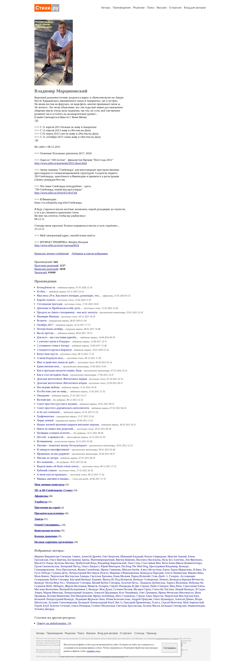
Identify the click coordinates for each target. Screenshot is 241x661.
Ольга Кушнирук (163, 599)
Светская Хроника (101, 576)
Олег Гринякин (148, 592)
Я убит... (42, 291)
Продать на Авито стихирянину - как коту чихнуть (67, 312)
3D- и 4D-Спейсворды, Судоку (53, 490)
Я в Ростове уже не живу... (52, 391)
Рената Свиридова (155, 556)
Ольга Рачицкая (80, 605)
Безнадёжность (46, 287)
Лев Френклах (193, 559)
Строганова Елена (194, 586)
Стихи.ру (139, 633)
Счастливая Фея (151, 563)
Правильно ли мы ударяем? (53, 453)
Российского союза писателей (112, 656)
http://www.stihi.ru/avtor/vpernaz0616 (56, 245)
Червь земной (45, 420)
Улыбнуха (40, 501)
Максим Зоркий (177, 556)
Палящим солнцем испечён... (54, 432)
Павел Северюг (159, 586)
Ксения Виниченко (58, 595)
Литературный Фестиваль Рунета (88, 572)
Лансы (38, 519)
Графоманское (45, 416)
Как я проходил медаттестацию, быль (59, 370)
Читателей (40, 272)
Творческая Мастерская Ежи (181, 595)
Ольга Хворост (90, 566)
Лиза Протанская (66, 569)
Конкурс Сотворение (145, 579)
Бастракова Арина (78, 559)
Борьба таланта (46, 299)
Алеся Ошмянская (176, 572)
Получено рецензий (46, 265)
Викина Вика (195, 572)
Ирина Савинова (111, 569)
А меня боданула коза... (51, 358)
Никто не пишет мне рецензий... (56, 428)
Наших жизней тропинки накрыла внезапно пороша (68, 424)
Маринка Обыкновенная (124, 572)
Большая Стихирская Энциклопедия (183, 605)
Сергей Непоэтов (171, 602)
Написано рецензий (46, 269)
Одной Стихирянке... (47, 524)
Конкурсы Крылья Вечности (186, 579)
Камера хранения (45, 536)
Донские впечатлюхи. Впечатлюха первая (62, 378)
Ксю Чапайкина (128, 592)
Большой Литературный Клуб (96, 602)
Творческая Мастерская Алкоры (69, 576)
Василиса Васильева (148, 559)
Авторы (105, 7)
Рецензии (139, 7)
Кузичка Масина (64, 563)
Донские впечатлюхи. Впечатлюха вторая (62, 383)
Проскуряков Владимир (163, 566)
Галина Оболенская (103, 605)
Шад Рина (176, 586)
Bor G (118, 602)
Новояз (164, 579)
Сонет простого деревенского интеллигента (63, 408)
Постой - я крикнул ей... (51, 437)
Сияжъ (76, 556)
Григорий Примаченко (137, 602)
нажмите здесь (93, 651)
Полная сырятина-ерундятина (53, 542)
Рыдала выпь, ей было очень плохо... (58, 466)
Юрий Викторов (110, 566)
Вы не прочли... (46, 333)
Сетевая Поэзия (122, 589)
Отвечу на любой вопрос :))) (54, 623)
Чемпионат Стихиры (78, 582)
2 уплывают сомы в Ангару (53, 345)
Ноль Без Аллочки (173, 559)
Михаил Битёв (130, 569)
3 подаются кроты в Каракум (54, 349)
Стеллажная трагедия (49, 304)
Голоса (156, 602)
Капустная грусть (47, 353)
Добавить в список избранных (90, 253)
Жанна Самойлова (89, 569)
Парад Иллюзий (140, 576)
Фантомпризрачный (102, 559)
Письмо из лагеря (47, 457)
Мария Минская (53, 592)
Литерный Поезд (70, 566)
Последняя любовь (48, 387)
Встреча (42, 320)
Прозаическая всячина (49, 513)
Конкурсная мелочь (47, 530)
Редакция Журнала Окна (90, 599)
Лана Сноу (134, 563)
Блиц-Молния (121, 576)
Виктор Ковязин (125, 559)
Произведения (122, 7)
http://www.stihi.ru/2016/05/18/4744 (55, 192)
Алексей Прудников (106, 592)
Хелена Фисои (151, 605)
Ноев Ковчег (41, 576)
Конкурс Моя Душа (100, 589)
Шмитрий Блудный (131, 556)
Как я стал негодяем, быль (52, 374)
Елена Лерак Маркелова (177, 569)
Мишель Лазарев (98, 586)
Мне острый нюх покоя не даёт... (56, 362)
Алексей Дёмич (184, 599)
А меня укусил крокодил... (52, 474)
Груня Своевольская (46, 566)
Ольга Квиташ (57, 559)
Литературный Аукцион (78, 592)
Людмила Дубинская (152, 582)
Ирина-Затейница (103, 595)
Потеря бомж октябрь (50, 328)
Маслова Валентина (46, 589)
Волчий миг (44, 399)
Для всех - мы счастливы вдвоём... (57, 337)
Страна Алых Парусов (149, 595)
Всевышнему (45, 441)
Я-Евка (197, 569)
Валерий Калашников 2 (73, 589)
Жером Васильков (75, 586)
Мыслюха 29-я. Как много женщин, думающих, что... (69, 295)
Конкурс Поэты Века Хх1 (49, 582)
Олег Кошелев (110, 556)
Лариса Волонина (177, 582)
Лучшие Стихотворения (62, 602)
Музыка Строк (142, 589)
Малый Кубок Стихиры (106, 582)
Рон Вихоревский (81, 595)
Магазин (162, 7)
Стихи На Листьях (163, 589)
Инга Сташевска (125, 595)
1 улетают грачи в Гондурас (53, 341)
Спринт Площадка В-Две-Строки (129, 586)
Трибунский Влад (86, 563)
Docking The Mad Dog (134, 566)
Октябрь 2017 (45, 324)
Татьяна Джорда (44, 609)
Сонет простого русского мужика (57, 403)
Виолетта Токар (43, 563)
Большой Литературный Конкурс (54, 599)
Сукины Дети (59, 572)
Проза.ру (151, 633)
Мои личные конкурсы (49, 484)
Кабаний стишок (47, 470)
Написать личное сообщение (51, 253)
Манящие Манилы (48, 316)
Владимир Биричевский (112, 563)
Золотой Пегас (130, 582)
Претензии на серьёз (47, 507)
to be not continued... (49, 412)
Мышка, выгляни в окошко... (53, 478)
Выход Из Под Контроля (117, 579)
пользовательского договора (167, 638)
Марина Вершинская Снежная (52, 556)
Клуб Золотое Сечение (56, 605)
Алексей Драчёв (91, 556)
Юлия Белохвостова (118, 599)
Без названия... (45, 462)
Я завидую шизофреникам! (53, 449)
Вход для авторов (195, 7)
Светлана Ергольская (128, 605)
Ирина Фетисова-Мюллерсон (175, 592)
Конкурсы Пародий (151, 572)
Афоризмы (41, 496)
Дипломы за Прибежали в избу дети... (59, 308)
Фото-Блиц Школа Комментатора (182, 563)
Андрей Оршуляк (141, 599)
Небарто (58, 586)
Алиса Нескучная (150, 569)
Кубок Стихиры (59, 579)
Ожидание (43, 395)
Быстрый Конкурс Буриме (85, 579)
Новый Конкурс (184, 589)
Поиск (150, 7)
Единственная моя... (49, 366)
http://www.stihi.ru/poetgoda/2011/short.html (60, 163)
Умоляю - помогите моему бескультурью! (62, 445)
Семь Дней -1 (159, 576)
